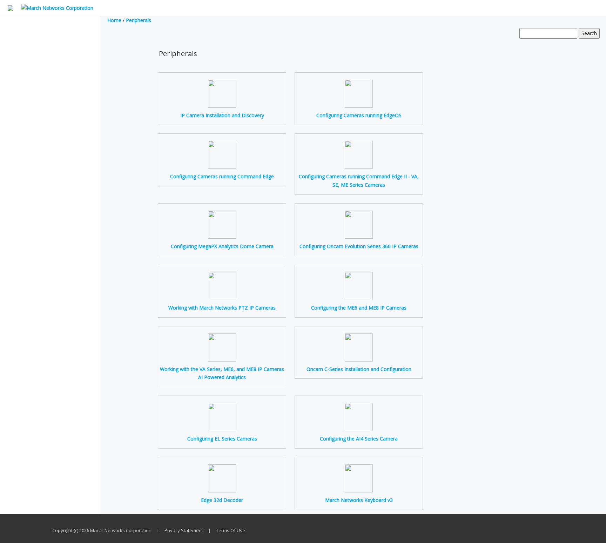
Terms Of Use (230, 530)
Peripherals (138, 20)
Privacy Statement (183, 530)
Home (114, 20)
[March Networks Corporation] (54, 7)
